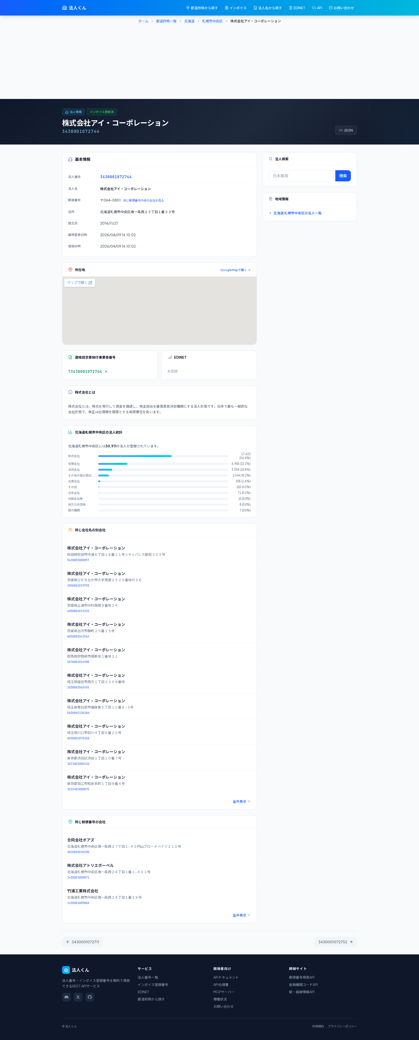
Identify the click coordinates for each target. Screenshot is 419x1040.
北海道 (189, 21)
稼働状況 (220, 999)
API (319, 8)
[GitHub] (89, 997)
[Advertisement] (209, 63)
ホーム (143, 21)
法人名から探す (270, 8)
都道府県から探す (204, 8)
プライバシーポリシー (342, 1026)
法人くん (77, 7)
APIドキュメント (226, 977)
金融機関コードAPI (303, 984)
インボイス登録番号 (153, 984)
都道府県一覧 (166, 21)
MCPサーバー (223, 992)
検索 (343, 175)
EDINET (299, 8)
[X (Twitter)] (78, 997)
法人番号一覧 (148, 977)
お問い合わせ (344, 8)
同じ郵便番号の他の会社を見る (143, 200)
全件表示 (239, 801)
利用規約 (318, 1026)
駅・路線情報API (301, 992)
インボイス (238, 8)
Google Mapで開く (233, 270)
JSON (348, 130)
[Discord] (66, 997)
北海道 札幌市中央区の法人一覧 (298, 213)
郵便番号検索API (301, 977)
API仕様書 (221, 984)
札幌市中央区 (212, 21)
